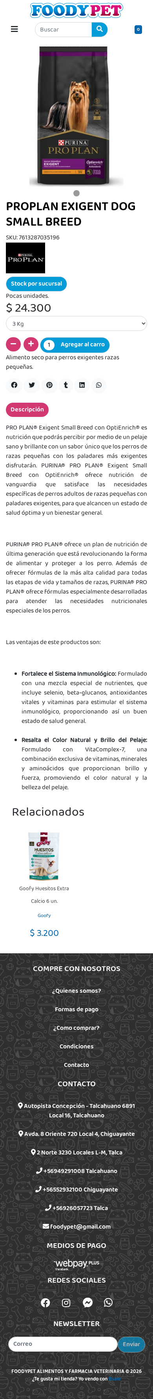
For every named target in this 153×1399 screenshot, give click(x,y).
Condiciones (77, 1047)
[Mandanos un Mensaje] (88, 1302)
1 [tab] (76, 193)
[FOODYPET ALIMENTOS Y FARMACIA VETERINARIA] (76, 10)
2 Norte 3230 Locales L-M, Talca (79, 1153)
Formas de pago (76, 1009)
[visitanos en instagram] (66, 1304)
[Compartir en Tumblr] (66, 385)
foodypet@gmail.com (80, 1227)
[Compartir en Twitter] (32, 385)
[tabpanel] (76, 116)
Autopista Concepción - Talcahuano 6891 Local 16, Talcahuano (79, 1111)
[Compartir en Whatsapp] (99, 385)
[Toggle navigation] (14, 29)
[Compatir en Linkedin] (82, 385)
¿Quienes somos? (76, 991)
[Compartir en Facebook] (14, 385)
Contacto (76, 1065)
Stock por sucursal (36, 284)
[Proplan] (25, 258)
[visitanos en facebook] (45, 1304)
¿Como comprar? (76, 1028)
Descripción (27, 410)
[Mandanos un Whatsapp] (108, 1302)
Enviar (131, 1344)
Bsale (115, 1379)
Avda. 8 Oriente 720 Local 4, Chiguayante (79, 1134)
